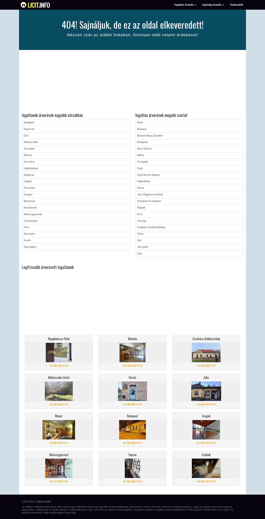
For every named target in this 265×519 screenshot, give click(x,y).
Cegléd (27, 181)
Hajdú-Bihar (143, 181)
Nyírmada (29, 233)
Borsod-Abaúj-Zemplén (150, 135)
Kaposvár (29, 129)
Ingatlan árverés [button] (184, 4)
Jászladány (30, 247)
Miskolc (28, 155)
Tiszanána (29, 188)
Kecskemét (30, 207)
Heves (140, 188)
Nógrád (141, 207)
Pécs (26, 227)
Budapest (29, 122)
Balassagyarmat (33, 214)
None (140, 122)
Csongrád (142, 161)
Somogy (141, 221)
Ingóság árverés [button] (212, 4)
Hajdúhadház (31, 168)
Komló (27, 240)
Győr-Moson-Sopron (148, 175)
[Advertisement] (132, 82)
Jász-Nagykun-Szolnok (150, 194)
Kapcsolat (44, 501)
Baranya (141, 129)
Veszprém (142, 247)
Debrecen (29, 175)
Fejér (140, 168)
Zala (139, 253)
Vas (139, 240)
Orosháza (29, 161)
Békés (140, 155)
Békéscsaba (31, 142)
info (39, 4)
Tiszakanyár (30, 221)
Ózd (26, 135)
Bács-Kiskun (144, 148)
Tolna (140, 233)
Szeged (28, 194)
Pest (139, 214)
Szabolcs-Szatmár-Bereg (151, 227)
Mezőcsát (29, 201)
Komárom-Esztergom (149, 201)
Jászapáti (29, 148)
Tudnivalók (236, 4)
